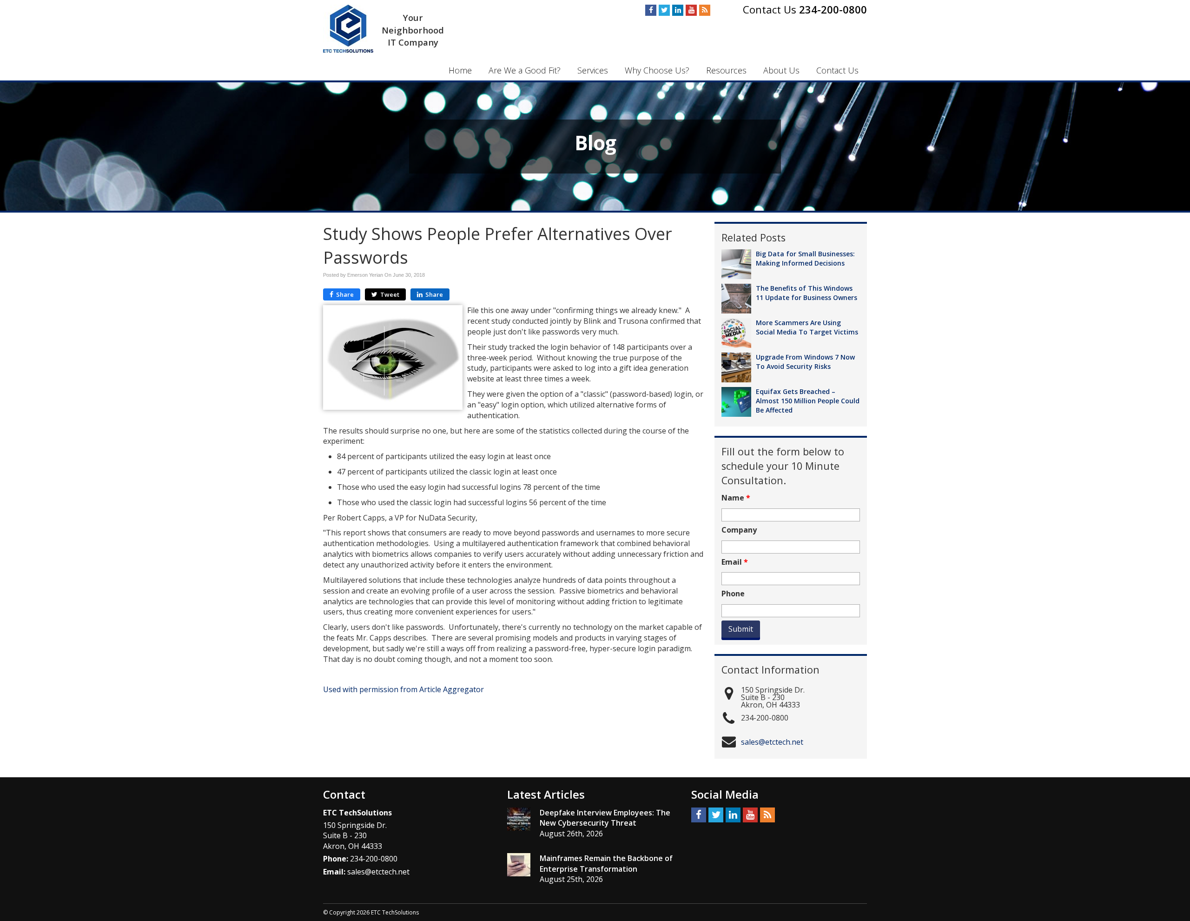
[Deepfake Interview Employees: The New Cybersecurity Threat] (518, 819)
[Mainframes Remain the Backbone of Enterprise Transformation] (518, 864)
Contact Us (837, 70)
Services (592, 70)
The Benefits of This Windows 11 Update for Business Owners (806, 293)
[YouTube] (691, 10)
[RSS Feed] (704, 10)
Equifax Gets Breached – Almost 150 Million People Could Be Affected (807, 400)
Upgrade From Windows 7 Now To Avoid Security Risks (805, 362)
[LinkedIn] (677, 10)
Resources (726, 70)
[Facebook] (650, 10)
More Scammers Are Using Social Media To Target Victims (807, 327)
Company (739, 530)
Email (734, 562)
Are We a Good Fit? (525, 70)
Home (460, 70)
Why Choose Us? (657, 70)
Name (735, 498)
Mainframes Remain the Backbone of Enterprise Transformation (606, 863)
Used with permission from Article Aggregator (403, 689)
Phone (733, 594)
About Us (781, 70)
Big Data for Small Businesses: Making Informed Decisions (805, 258)
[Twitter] (664, 10)
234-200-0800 (833, 9)
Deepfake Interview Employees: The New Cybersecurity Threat (605, 818)
